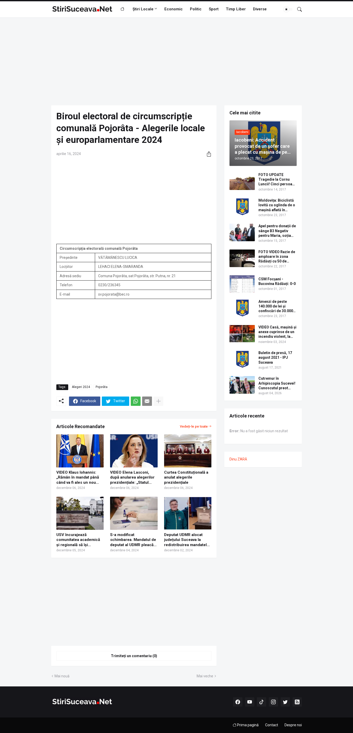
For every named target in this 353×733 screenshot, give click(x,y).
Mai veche (205, 676)
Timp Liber (236, 9)
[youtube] (249, 702)
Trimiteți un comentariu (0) (134, 656)
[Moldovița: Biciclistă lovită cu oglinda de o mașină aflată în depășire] (242, 207)
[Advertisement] (176, 61)
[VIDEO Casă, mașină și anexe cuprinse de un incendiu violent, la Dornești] (242, 333)
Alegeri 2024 (81, 387)
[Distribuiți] (207, 154)
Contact (271, 725)
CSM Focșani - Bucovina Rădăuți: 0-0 (277, 281)
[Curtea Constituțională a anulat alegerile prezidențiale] (187, 450)
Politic (196, 9)
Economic (173, 9)
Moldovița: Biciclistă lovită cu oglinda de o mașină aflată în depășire (276, 205)
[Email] (147, 401)
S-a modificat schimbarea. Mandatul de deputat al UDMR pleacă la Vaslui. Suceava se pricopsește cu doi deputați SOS (133, 540)
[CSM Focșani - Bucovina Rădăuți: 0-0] (242, 284)
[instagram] (273, 702)
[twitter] (285, 702)
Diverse (260, 9)
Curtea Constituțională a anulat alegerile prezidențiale (186, 477)
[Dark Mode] (288, 9)
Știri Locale (143, 9)
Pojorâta (102, 387)
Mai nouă (62, 676)
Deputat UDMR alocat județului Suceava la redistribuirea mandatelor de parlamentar (187, 540)
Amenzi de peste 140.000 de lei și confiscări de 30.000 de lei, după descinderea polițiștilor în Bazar (275, 306)
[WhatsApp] (136, 401)
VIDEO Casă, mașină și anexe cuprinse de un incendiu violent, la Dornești (277, 332)
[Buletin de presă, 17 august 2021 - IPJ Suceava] (242, 359)
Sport (214, 9)
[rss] (297, 702)
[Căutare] (297, 9)
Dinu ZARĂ (238, 459)
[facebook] (237, 702)
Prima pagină (247, 725)
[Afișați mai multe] (158, 401)
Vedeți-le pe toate (194, 426)
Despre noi (293, 725)
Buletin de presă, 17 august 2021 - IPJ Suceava (275, 357)
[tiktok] (261, 702)
